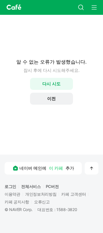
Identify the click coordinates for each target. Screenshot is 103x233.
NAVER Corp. (21, 209)
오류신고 (42, 201)
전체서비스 (31, 186)
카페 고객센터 (73, 194)
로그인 (10, 186)
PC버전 (52, 186)
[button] (13, 7)
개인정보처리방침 (41, 194)
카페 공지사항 (17, 201)
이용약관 (12, 194)
